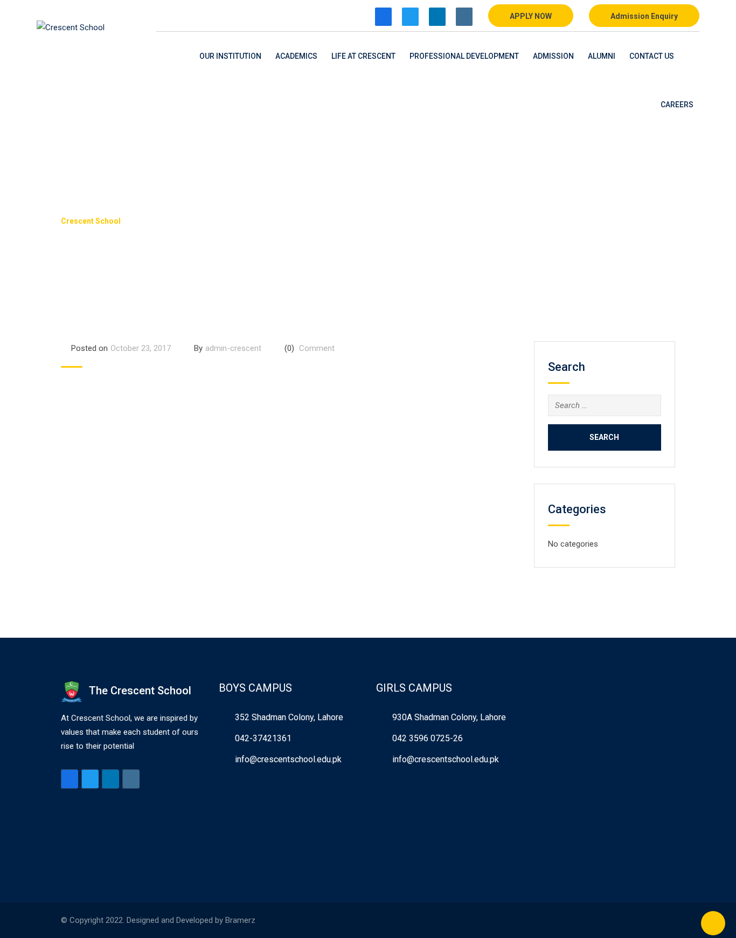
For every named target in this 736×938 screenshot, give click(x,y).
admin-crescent (233, 348)
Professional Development (464, 56)
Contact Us (651, 56)
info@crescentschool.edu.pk (288, 759)
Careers (677, 104)
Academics (296, 56)
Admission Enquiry (644, 16)
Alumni (601, 56)
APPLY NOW (531, 16)
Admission (553, 56)
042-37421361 (263, 738)
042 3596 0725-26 (427, 738)
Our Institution (230, 56)
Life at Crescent (363, 56)
